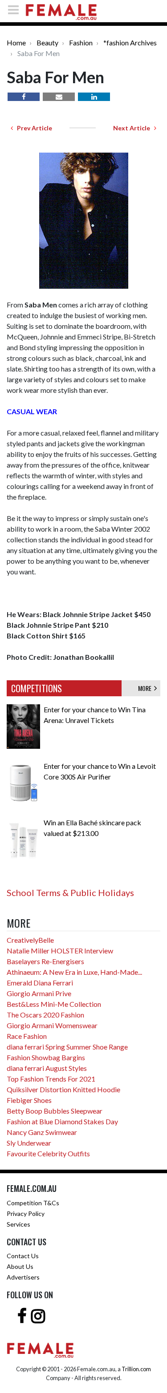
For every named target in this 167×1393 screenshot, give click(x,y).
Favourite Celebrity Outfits (48, 1153)
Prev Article (32, 128)
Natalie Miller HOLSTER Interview (60, 950)
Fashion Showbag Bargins (46, 1057)
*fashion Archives (130, 42)
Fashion (81, 42)
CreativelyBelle (30, 940)
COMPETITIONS (36, 688)
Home (16, 42)
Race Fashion (27, 1036)
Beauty (47, 42)
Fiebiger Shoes (29, 1100)
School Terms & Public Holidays (70, 892)
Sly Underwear (29, 1143)
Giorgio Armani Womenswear (52, 1025)
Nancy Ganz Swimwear (42, 1132)
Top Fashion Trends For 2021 (51, 1078)
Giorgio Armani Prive (39, 993)
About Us (20, 1266)
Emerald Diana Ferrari (40, 982)
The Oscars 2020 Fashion (45, 1014)
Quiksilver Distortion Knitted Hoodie (63, 1089)
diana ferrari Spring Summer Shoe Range (67, 1046)
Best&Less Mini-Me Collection (54, 1004)
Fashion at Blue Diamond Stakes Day (62, 1121)
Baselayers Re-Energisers (45, 961)
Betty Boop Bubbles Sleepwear (54, 1110)
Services (18, 1224)
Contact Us (23, 1256)
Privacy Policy (26, 1213)
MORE (146, 688)
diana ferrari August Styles (47, 1068)
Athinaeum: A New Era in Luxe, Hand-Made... (74, 972)
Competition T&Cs (33, 1203)
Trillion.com (136, 1369)
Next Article (133, 128)
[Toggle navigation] (16, 9)
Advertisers (23, 1277)
